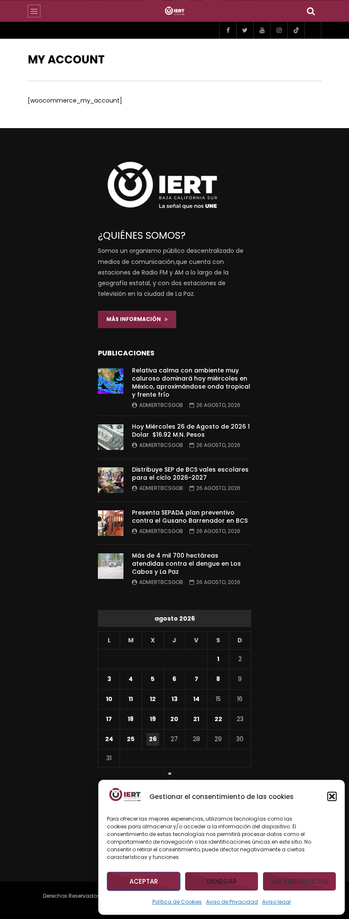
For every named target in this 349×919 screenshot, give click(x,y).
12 (153, 699)
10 (109, 699)
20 (174, 719)
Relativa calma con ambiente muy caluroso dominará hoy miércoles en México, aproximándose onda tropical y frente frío (191, 382)
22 (218, 719)
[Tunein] (312, 30)
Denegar (222, 881)
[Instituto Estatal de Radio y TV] (174, 11)
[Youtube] (261, 30)
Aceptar (143, 881)
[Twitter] (244, 30)
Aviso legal (276, 901)
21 (196, 719)
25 (130, 739)
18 (131, 719)
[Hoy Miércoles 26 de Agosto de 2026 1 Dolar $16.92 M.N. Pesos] (110, 437)
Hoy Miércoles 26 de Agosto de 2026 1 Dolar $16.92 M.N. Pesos (191, 430)
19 (153, 719)
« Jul (173, 774)
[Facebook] (227, 30)
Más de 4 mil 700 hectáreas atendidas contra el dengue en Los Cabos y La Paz (186, 563)
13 (174, 699)
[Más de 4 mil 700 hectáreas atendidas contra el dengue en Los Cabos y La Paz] (110, 566)
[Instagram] (278, 30)
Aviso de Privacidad (232, 901)
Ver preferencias (300, 881)
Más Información (135, 319)
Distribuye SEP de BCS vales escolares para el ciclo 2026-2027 (190, 473)
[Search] (310, 11)
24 (109, 739)
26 (153, 739)
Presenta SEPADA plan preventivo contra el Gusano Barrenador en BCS (190, 516)
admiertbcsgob (161, 405)
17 (109, 719)
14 (196, 699)
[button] (332, 796)
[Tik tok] (295, 30)
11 (131, 699)
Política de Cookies (177, 901)
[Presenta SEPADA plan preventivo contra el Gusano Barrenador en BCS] (110, 523)
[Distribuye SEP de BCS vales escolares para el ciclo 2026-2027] (110, 480)
